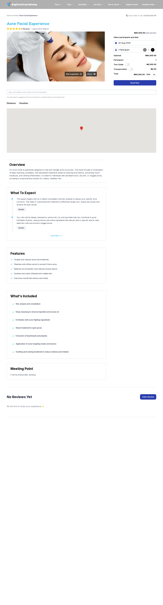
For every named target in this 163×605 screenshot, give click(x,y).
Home (9, 15)
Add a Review (148, 397)
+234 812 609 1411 (149, 16)
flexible (21, 209)
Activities (82, 4)
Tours (57, 4)
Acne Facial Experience (28, 15)
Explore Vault (132, 4)
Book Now (135, 83)
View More (55, 236)
